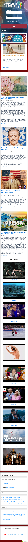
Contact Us (18, 537)
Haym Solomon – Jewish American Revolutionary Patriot (11, 191)
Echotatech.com (13, 531)
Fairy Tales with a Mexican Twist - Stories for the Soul (13, 503)
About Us (12, 537)
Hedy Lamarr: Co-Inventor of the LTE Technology (12, 499)
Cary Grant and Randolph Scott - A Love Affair (11, 497)
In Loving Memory (5, 483)
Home (5, 534)
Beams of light (10, 534)
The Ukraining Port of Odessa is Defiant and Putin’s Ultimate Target (13, 233)
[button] (14, 26)
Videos (21, 534)
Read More (23, 67)
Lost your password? (9, 14)
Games (8, 537)
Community (16, 534)
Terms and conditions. (8, 487)
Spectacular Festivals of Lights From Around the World (13, 501)
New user (9, 10)
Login (14, 18)
